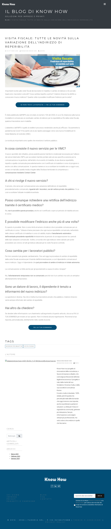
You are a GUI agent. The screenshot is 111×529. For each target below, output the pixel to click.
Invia (100, 496)
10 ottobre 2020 (12, 51)
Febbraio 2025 (15, 456)
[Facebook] (52, 486)
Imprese (12, 497)
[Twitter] (59, 486)
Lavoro (42, 51)
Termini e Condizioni (95, 500)
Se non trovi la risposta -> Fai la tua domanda (42, 105)
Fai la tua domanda (42, 327)
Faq (42, 497)
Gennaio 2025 (15, 458)
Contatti (46, 499)
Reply (77, 363)
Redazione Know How (29, 51)
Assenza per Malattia (14, 346)
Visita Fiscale (29, 346)
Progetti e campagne (21, 501)
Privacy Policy (80, 502)
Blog (7, 20)
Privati (11, 499)
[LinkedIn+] (55, 486)
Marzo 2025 (14, 454)
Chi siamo (13, 495)
